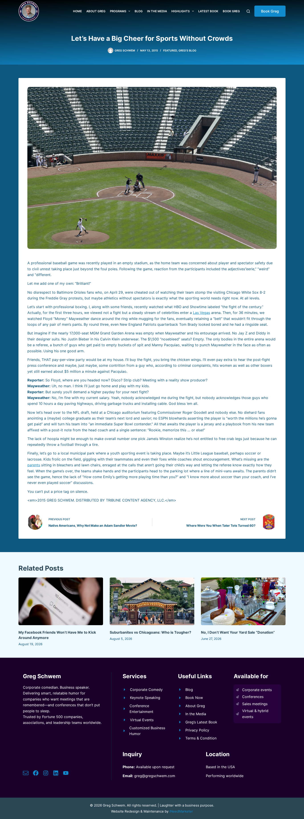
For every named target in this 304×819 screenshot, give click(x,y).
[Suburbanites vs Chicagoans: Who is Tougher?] (152, 601)
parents (33, 465)
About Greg (95, 11)
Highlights (180, 11)
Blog (139, 11)
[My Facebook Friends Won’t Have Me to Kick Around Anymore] (60, 601)
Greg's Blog (187, 50)
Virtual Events (142, 720)
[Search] (248, 11)
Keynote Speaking (145, 697)
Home (77, 11)
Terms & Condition (201, 738)
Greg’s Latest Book (201, 722)
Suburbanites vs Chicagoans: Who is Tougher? (150, 632)
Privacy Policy (197, 730)
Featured (170, 50)
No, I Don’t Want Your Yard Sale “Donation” (238, 632)
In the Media (157, 11)
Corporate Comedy (146, 689)
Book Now (194, 697)
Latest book (208, 11)
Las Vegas (201, 312)
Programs (118, 11)
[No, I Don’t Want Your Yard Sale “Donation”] (243, 601)
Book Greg (231, 11)
